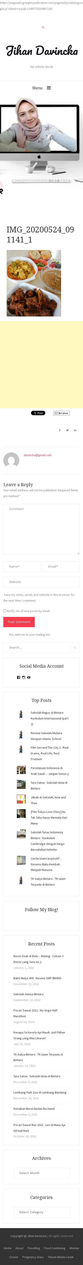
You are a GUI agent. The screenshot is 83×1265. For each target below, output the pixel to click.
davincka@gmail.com (38, 455)
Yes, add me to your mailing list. (29, 634)
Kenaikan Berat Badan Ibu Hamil (34, 1109)
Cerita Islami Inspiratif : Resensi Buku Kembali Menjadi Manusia (46, 864)
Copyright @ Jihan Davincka (28, 1236)
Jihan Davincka (41, 50)
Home (8, 1248)
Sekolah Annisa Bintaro (29, 994)
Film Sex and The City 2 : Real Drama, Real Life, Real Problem (49, 753)
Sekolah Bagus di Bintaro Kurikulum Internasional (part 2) (49, 718)
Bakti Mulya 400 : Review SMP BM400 (37, 978)
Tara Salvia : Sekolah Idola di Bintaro (37, 1076)
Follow (64, 413)
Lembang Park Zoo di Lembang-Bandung (40, 1092)
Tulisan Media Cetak (61, 1257)
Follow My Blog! (41, 909)
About (19, 1248)
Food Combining (55, 1248)
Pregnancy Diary (33, 1257)
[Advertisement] (41, 364)
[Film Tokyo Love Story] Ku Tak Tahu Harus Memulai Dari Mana (49, 817)
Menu (37, 88)
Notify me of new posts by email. (28, 611)
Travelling (33, 1248)
